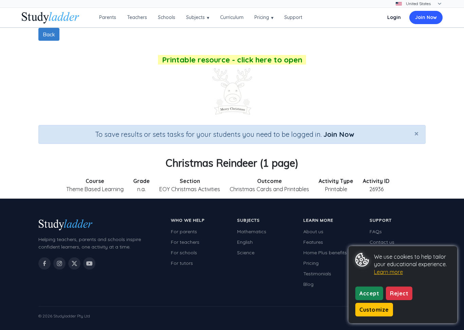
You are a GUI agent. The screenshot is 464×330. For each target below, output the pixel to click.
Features (313, 242)
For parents (184, 231)
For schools (184, 253)
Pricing (263, 17)
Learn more (388, 272)
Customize (374, 309)
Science (245, 253)
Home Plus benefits (325, 253)
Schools (166, 17)
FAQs (376, 231)
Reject (399, 293)
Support (293, 17)
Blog (308, 284)
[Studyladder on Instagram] (59, 263)
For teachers (185, 242)
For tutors (182, 263)
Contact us (382, 242)
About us (313, 231)
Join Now (426, 17)
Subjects (197, 17)
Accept (369, 293)
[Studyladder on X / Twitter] (74, 263)
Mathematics (251, 231)
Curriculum (232, 17)
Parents (107, 17)
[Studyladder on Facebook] (44, 263)
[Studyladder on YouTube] (89, 263)
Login (394, 17)
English (245, 242)
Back (49, 34)
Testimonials (317, 274)
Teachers (137, 17)
